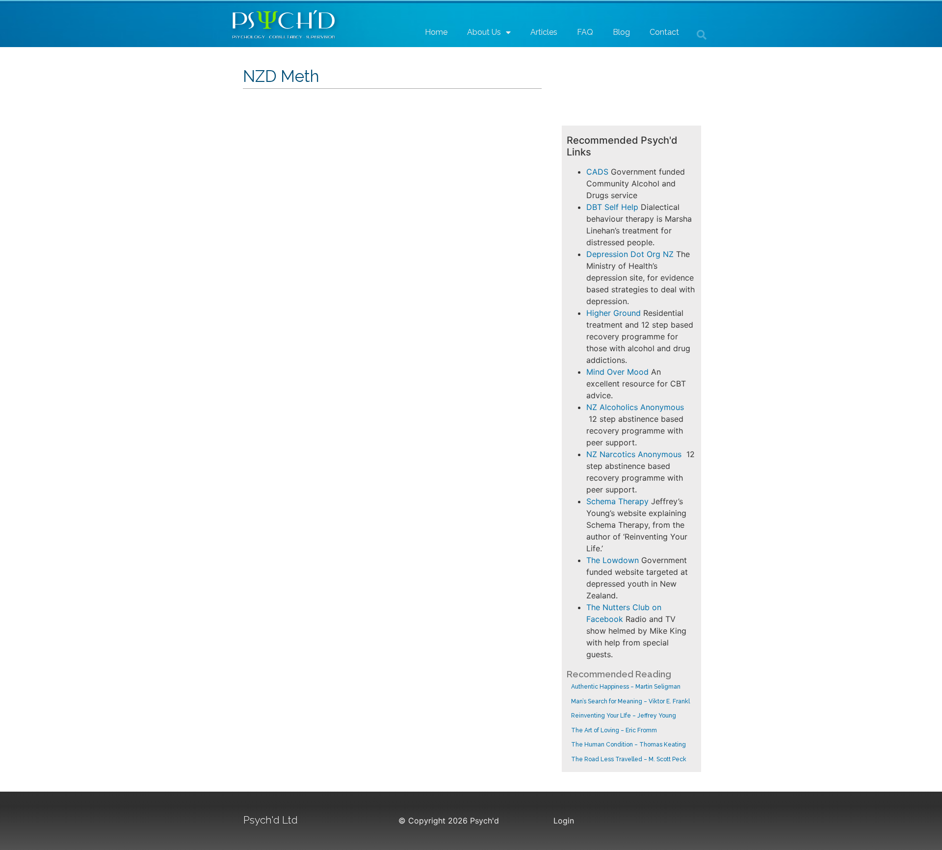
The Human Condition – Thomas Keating (628, 744)
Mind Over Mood (617, 372)
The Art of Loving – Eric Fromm (614, 730)
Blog (621, 32)
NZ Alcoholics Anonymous (635, 407)
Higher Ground (613, 313)
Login (563, 820)
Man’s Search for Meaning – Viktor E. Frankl (630, 701)
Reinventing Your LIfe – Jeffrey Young (623, 715)
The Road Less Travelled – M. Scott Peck (628, 759)
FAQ (585, 32)
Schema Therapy (617, 501)
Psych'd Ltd (270, 820)
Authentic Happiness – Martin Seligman (625, 686)
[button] (701, 35)
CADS (597, 172)
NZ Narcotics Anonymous (633, 454)
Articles (543, 32)
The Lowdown (612, 560)
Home (436, 32)
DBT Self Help (612, 207)
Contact (664, 32)
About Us (484, 32)
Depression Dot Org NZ (630, 254)
